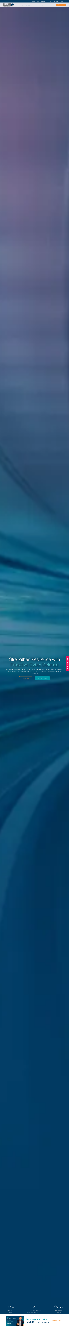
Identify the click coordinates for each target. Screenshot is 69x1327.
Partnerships (28, 5)
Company (49, 5)
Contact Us (61, 5)
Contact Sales (26, 678)
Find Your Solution (42, 678)
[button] (62, 1)
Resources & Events (39, 5)
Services (21, 5)
